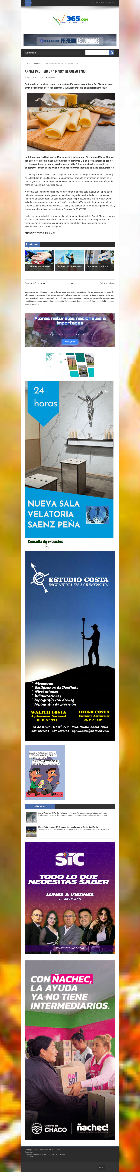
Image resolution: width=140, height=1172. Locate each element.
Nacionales (51, 77)
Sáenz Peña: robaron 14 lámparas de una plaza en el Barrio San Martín (68, 827)
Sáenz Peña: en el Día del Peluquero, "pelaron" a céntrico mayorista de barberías (72, 813)
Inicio (72, 283)
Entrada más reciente (35, 283)
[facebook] (93, 3)
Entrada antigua (107, 283)
